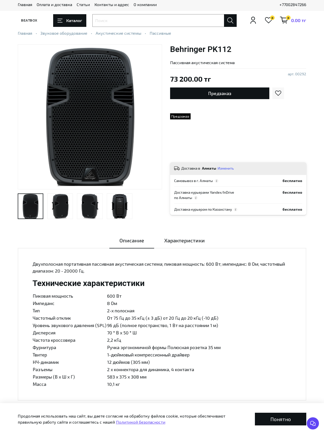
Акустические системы (118, 33)
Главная (25, 4)
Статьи (83, 4)
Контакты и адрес (111, 4)
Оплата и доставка (54, 4)
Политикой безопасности (140, 422)
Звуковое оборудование (63, 33)
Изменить (226, 168)
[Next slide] (154, 117)
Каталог (74, 20)
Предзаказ (219, 93)
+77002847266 (292, 4)
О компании (145, 4)
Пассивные (160, 33)
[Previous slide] (26, 117)
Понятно (280, 419)
